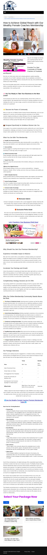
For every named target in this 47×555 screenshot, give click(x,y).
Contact (33, 551)
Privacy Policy (27, 551)
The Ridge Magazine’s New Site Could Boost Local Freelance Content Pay (12, 520)
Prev (7, 502)
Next (40, 502)
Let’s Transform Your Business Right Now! (23, 222)
